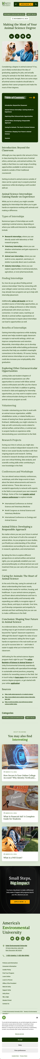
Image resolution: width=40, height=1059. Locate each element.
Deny (20, 1045)
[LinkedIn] (11, 36)
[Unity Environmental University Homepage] (6, 4)
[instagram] (23, 938)
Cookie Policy (15, 1056)
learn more (19, 677)
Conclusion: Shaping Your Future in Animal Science (18, 133)
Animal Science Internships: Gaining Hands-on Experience (19, 111)
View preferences (20, 1050)
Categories (7, 713)
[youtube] (12, 938)
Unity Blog (31, 14)
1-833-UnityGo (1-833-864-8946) (17, 956)
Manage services (19, 1034)
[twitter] (28, 938)
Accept (20, 1040)
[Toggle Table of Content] (32, 97)
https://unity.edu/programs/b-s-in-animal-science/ (19, 694)
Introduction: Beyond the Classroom (16, 105)
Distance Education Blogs (14, 14)
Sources (7, 138)
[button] (37, 1018)
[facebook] (17, 938)
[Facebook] (23, 36)
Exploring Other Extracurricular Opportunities (19, 116)
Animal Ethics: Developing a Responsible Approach (17, 122)
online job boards (18, 301)
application (15, 683)
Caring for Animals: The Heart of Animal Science (20, 127)
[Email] (28, 36)
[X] (17, 36)
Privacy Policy (23, 1056)
